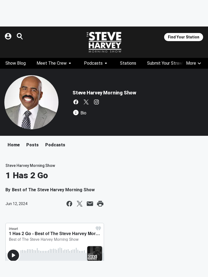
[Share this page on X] (79, 203)
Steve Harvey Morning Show (104, 92)
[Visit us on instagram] (96, 102)
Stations (128, 63)
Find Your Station (183, 37)
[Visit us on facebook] (76, 102)
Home (14, 144)
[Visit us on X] (86, 102)
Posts (32, 144)
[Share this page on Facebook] (69, 203)
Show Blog (15, 63)
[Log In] (8, 36)
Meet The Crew (52, 63)
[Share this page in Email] (90, 203)
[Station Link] (104, 42)
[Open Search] (20, 36)
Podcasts (93, 63)
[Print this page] (100, 203)
